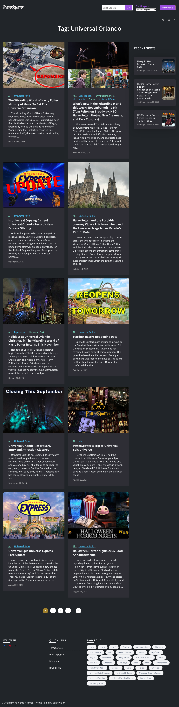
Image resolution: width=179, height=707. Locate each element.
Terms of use (56, 647)
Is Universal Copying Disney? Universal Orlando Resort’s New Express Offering (30, 224)
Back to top (55, 667)
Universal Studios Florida (122, 678)
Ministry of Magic (97, 667)
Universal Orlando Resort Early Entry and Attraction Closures (29, 448)
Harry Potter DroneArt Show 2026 (145, 64)
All (9, 95)
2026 (103, 647)
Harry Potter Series (104, 95)
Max (147, 662)
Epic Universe (95, 652)
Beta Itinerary (167, 7)
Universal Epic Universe (100, 673)
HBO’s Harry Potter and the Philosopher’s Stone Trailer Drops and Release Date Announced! (148, 91)
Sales (129, 667)
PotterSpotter (13, 7)
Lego (136, 662)
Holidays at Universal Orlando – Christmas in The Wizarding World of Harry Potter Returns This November (33, 340)
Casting (126, 647)
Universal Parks (22, 95)
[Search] (128, 7)
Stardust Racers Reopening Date (95, 337)
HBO (161, 657)
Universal (156, 667)
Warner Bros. (145, 678)
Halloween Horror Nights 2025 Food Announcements (98, 553)
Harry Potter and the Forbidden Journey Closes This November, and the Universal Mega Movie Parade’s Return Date (98, 226)
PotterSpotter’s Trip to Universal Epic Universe (95, 448)
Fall (109, 652)
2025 (92, 647)
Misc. (81, 441)
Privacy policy (56, 654)
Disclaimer (54, 661)
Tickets (141, 667)
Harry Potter (123, 657)
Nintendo (116, 667)
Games (141, 652)
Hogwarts (108, 662)
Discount (159, 647)
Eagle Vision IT (60, 702)
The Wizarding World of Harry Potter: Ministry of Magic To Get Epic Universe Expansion (33, 104)
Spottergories (143, 6)
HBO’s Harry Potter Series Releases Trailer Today (148, 118)
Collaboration (142, 647)
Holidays (123, 662)
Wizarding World (96, 683)
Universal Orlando (124, 673)
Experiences (85, 95)
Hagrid (92, 657)
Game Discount (124, 652)
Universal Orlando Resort (150, 673)
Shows (92, 99)
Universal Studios (97, 678)
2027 (114, 647)
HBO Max (93, 662)
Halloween (106, 657)
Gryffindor (155, 652)
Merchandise (79, 99)
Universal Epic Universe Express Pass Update (30, 553)
